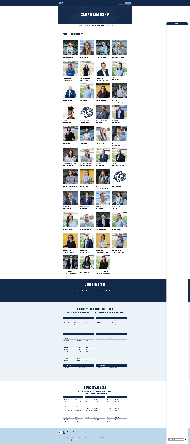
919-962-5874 (65, 231)
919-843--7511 (82, 59)
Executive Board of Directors (98, 25)
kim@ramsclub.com (72, 145)
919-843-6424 (82, 102)
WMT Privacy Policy (103, 437)
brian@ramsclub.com (104, 59)
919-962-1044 (98, 102)
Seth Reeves (67, 208)
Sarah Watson (116, 250)
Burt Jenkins (116, 122)
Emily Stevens (116, 229)
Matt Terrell (83, 250)
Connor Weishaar (68, 272)
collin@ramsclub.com (88, 231)
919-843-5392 (65, 188)
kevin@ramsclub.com (116, 145)
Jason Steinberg (101, 229)
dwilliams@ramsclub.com (89, 274)
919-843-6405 (98, 80)
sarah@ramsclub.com (121, 252)
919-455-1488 (65, 273)
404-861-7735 (65, 102)
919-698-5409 (82, 145)
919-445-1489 (82, 80)
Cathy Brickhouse (118, 57)
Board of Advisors (110, 25)
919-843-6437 (98, 59)
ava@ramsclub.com (104, 188)
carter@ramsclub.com (88, 80)
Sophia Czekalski (101, 100)
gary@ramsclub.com (105, 80)
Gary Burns (99, 78)
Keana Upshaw (100, 250)
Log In (121, 3)
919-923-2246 (114, 231)
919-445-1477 (82, 231)
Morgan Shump (68, 229)
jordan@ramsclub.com (72, 80)
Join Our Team (87, 25)
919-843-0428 (65, 80)
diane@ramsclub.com (72, 59)
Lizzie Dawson (116, 101)
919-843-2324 (114, 188)
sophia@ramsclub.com (105, 102)
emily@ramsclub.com (88, 102)
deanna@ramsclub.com (89, 188)
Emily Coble (83, 100)
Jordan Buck (67, 78)
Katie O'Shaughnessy (70, 186)
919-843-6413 (82, 188)
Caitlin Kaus (100, 143)
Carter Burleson (85, 78)
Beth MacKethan (68, 165)
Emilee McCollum (85, 165)
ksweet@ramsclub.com (72, 252)
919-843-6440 (98, 231)
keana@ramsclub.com (105, 252)
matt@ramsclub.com (88, 252)
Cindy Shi (115, 208)
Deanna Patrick (84, 186)
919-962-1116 (98, 273)
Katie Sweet (67, 250)
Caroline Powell (117, 186)
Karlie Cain (115, 79)
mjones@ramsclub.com (89, 145)
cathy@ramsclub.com (121, 59)
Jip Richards (83, 208)
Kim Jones (66, 143)
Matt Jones (83, 143)
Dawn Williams (84, 272)
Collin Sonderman (85, 229)
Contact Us (87, 437)
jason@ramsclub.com (105, 231)
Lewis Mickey (100, 165)
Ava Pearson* (100, 187)
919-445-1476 (98, 145)
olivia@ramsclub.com (88, 59)
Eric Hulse (99, 122)
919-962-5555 (98, 252)
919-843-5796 (65, 252)
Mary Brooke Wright (102, 272)
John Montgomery (118, 165)
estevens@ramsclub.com (122, 231)
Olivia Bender (84, 57)
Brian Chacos (67, 100)
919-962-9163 (114, 102)
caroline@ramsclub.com (122, 188)
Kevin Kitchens (117, 144)
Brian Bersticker (101, 57)
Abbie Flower (67, 122)
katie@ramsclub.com (72, 188)
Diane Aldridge (68, 57)
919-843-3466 (114, 252)
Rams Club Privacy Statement (95, 437)
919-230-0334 (98, 188)
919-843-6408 (65, 59)
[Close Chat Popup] (187, 23)
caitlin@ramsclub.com (105, 145)
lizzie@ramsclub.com (121, 102)
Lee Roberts (99, 208)
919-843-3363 (82, 274)
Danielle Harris (84, 122)
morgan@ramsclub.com (73, 231)
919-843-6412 (82, 252)
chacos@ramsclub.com (72, 102)
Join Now (128, 3)
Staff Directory (79, 25)
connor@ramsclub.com (72, 273)
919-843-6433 (65, 145)
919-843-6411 (114, 59)
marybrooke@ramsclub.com (105, 273)
